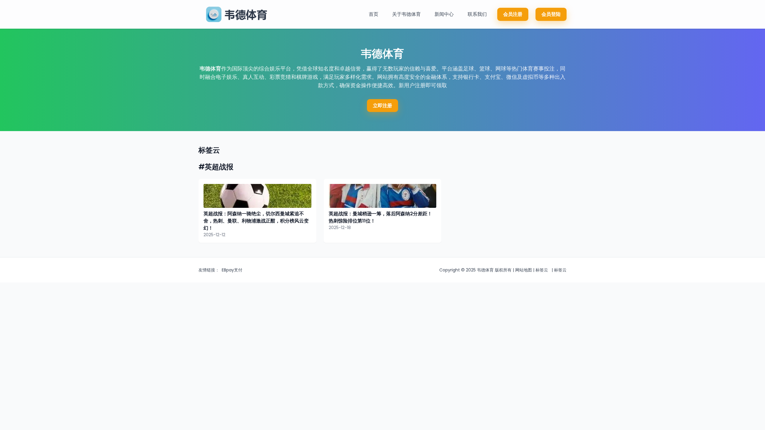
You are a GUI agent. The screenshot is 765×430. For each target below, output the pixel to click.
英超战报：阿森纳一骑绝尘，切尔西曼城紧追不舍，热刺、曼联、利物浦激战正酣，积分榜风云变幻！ (256, 220)
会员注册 (512, 14)
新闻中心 (444, 14)
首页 (373, 14)
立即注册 (382, 105)
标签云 (542, 270)
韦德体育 (210, 68)
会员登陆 (551, 14)
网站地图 (523, 270)
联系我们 (477, 14)
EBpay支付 (232, 270)
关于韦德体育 (406, 14)
